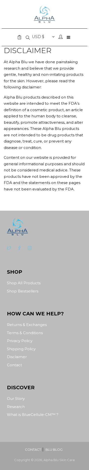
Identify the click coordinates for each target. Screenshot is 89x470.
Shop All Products (24, 283)
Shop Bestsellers (22, 291)
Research (16, 406)
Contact (14, 365)
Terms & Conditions (25, 332)
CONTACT (33, 449)
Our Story (16, 398)
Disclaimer (17, 356)
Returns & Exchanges (27, 324)
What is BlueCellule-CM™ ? (32, 414)
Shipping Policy (21, 349)
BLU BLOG (54, 449)
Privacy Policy (19, 340)
